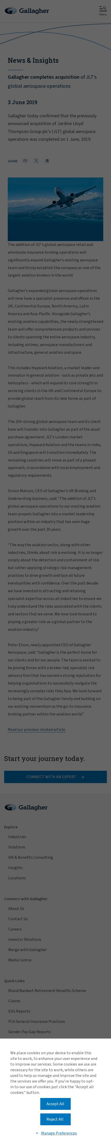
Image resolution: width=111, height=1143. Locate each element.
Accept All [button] (55, 1104)
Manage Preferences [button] (59, 1133)
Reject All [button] (55, 1119)
